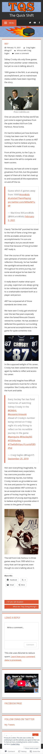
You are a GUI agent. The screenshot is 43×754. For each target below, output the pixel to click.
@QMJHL (12, 410)
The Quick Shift (21, 15)
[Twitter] (30, 22)
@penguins (13, 436)
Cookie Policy (15, 744)
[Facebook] (39, 22)
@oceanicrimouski (17, 414)
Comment (30, 645)
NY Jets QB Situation (13, 602)
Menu (11, 22)
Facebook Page (13, 703)
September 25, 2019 (18, 458)
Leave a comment (22, 53)
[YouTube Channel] (35, 22)
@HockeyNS (26, 436)
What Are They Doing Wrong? (20, 607)
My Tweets (10, 724)
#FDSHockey (14, 440)
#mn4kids (24, 194)
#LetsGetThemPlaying (19, 198)
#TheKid (12, 444)
